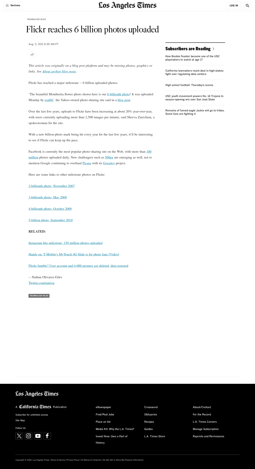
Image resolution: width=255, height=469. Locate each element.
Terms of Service (58, 460)
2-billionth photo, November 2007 (52, 185)
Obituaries (150, 414)
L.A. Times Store (154, 436)
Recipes (149, 422)
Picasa (87, 163)
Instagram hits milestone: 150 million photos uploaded (65, 242)
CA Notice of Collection (91, 460)
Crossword (151, 407)
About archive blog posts (59, 71)
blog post (124, 100)
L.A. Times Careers (205, 422)
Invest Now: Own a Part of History (112, 439)
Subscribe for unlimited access (31, 415)
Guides (148, 429)
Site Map (20, 420)
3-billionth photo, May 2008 (48, 197)
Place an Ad (103, 422)
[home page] (127, 5)
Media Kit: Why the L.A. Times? (115, 429)
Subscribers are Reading (188, 48)
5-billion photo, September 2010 (51, 220)
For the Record (202, 414)
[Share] (32, 54)
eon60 (49, 100)
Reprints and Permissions (208, 436)
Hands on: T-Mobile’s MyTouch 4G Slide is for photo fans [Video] (74, 254)
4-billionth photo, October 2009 (50, 208)
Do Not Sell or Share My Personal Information (123, 460)
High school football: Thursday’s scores (189, 85)
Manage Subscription (206, 429)
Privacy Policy (73, 460)
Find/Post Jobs (105, 414)
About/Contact (202, 407)
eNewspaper (103, 407)
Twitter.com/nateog (42, 282)
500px (109, 157)
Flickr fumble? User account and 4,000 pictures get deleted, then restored (78, 265)
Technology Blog (36, 19)
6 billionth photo (118, 94)
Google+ (109, 163)
